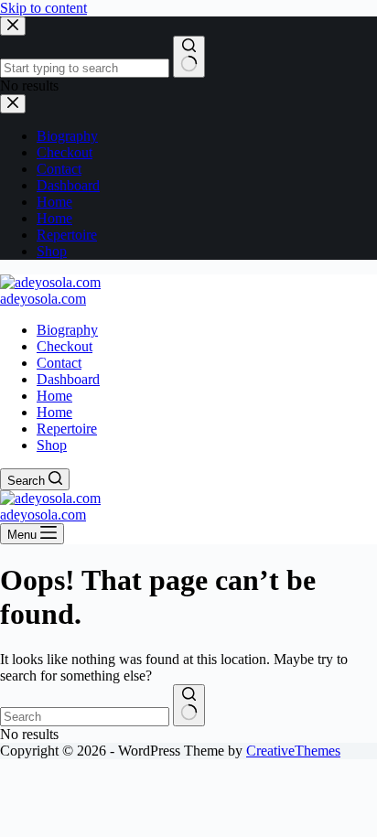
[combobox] (84, 716)
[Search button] (189, 705)
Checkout (64, 346)
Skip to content (43, 8)
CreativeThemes (293, 750)
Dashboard (68, 379)
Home (54, 395)
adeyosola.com (43, 298)
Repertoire (67, 428)
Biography (67, 330)
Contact (59, 362)
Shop (52, 445)
